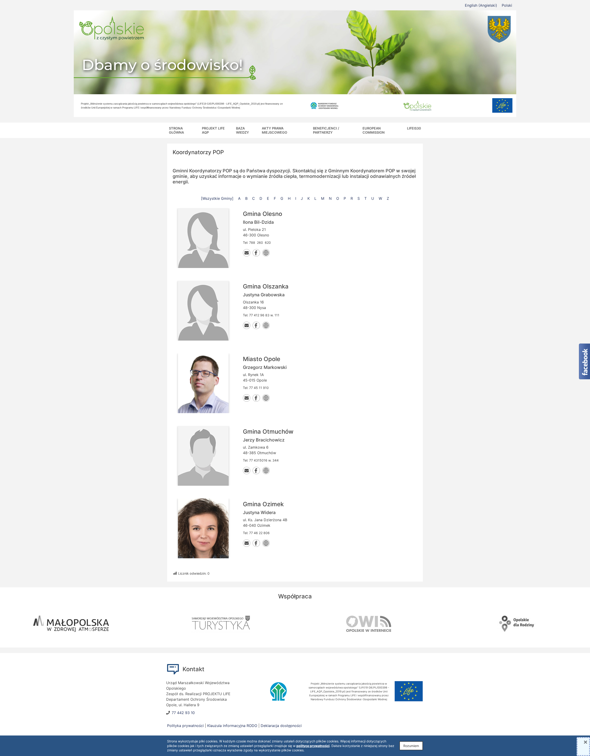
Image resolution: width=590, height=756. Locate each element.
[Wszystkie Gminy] (217, 198)
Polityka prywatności (185, 725)
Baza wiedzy (242, 130)
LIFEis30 (414, 128)
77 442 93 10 (183, 712)
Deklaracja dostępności (281, 725)
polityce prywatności (313, 746)
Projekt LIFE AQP (213, 130)
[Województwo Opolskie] (442, 29)
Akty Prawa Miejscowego (274, 130)
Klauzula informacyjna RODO (232, 725)
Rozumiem (411, 746)
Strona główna (176, 130)
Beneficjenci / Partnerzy (326, 130)
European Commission (374, 130)
